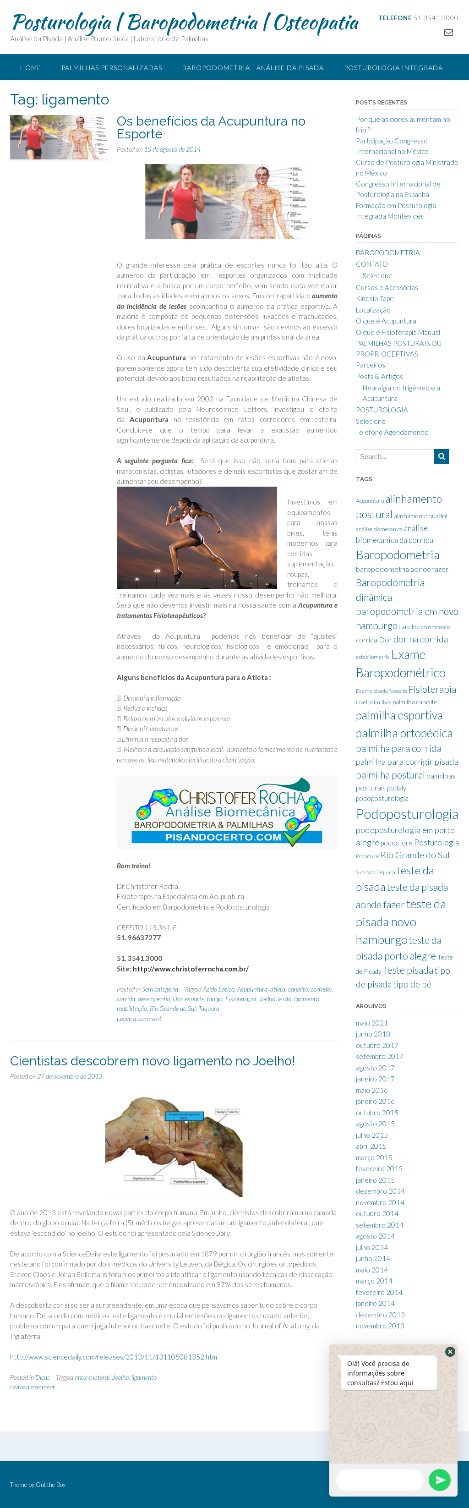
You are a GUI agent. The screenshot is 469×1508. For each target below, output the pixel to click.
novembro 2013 (380, 1326)
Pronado (364, 856)
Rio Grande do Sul (173, 1008)
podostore (397, 843)
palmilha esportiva (399, 715)
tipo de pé (412, 984)
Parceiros (370, 365)
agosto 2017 (375, 1068)
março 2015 (374, 1157)
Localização (373, 310)
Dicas (42, 1377)
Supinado (365, 872)
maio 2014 (372, 1270)
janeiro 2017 (375, 1079)
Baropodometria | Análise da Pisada (253, 67)
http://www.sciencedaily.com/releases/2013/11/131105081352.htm (113, 1357)
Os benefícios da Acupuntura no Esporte (211, 128)
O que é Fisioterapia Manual (398, 332)
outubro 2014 (377, 1213)
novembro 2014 (380, 1202)
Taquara (208, 1008)
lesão (284, 999)
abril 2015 (371, 1146)
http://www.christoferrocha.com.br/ (191, 969)
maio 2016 (372, 1090)
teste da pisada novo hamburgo (401, 921)
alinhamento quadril (420, 516)
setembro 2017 (380, 1056)
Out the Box (50, 1484)
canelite (298, 989)
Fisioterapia (240, 999)
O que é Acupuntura (386, 321)
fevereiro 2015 (379, 1168)
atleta (277, 989)
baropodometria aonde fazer (402, 569)
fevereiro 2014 (379, 1292)
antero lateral (92, 1377)
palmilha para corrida (399, 748)
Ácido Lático (218, 989)
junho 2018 (373, 1034)
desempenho (154, 999)
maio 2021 (372, 1023)
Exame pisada (372, 690)
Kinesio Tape (375, 298)
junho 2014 (373, 1258)
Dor (177, 999)
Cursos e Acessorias (387, 287)
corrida (126, 999)
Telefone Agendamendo (392, 432)
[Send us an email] (448, 32)
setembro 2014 (380, 1225)
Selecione (378, 275)
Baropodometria (398, 554)
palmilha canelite (415, 702)
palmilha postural (390, 774)
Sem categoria (160, 989)
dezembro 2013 (380, 1315)
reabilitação (132, 1008)
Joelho (267, 999)
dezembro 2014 (380, 1191)
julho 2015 (372, 1135)
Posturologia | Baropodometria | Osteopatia (184, 21)
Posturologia (436, 842)
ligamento (306, 999)
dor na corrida (420, 639)
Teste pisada (408, 970)
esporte (194, 999)
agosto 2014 (375, 1236)
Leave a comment (139, 1018)
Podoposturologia (407, 814)
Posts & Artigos (379, 376)
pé (376, 856)
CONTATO (372, 264)
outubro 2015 (377, 1112)
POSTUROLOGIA (382, 410)
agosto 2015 (375, 1123)
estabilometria (373, 656)
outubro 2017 (377, 1045)
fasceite (398, 690)
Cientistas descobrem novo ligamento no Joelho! (152, 1061)
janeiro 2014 (375, 1303)
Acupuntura (252, 989)
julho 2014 (372, 1247)
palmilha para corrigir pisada (407, 762)
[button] (450, 1352)
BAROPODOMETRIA (388, 252)
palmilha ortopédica (404, 733)
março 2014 (374, 1281)
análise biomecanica (379, 529)
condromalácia (435, 627)
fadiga (215, 999)
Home (30, 67)
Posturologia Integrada (393, 67)
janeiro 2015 (375, 1180)
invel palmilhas (373, 702)
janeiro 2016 (375, 1101)
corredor (321, 989)
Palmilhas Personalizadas (111, 67)
